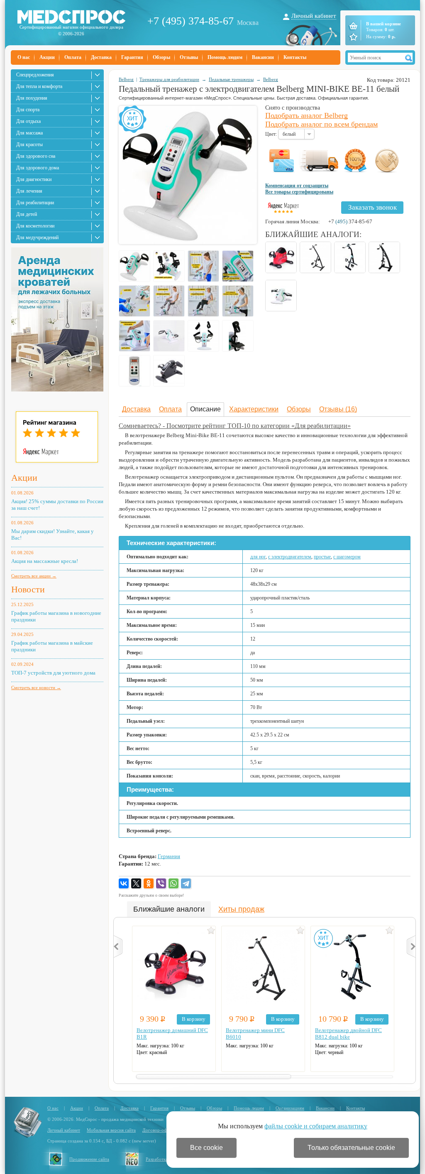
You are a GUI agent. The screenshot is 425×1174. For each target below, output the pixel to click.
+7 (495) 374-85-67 (190, 21)
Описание (205, 409)
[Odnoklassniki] (149, 883)
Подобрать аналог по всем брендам (321, 124)
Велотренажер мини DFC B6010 (255, 1033)
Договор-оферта (159, 1130)
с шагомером (347, 557)
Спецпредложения (35, 75)
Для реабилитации (35, 202)
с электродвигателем (289, 557)
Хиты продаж (241, 909)
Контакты (294, 57)
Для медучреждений (37, 237)
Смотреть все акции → (33, 575)
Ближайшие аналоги (169, 909)
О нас (23, 57)
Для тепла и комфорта (39, 86)
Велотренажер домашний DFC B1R (172, 1033)
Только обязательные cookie (351, 1147)
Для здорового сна (35, 156)
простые (322, 557)
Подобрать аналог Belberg (306, 115)
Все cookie (206, 1147)
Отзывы (189, 57)
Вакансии (263, 57)
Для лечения (29, 191)
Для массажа (29, 133)
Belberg (126, 79)
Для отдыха (28, 121)
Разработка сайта (163, 1159)
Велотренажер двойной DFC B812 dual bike (348, 1033)
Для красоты (29, 144)
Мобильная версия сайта (111, 1130)
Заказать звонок (372, 207)
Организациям (290, 1108)
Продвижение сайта (89, 1159)
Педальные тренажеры (231, 79)
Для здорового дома (37, 168)
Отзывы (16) (338, 409)
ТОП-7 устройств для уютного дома (53, 673)
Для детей (26, 214)
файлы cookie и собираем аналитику (315, 1126)
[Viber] (161, 883)
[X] (136, 883)
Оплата (72, 57)
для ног (258, 557)
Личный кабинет (313, 15)
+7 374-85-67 (350, 221)
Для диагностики (33, 179)
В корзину (193, 1019)
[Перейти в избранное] (352, 37)
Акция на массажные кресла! (44, 561)
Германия (169, 856)
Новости (28, 589)
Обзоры (161, 57)
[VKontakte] (124, 883)
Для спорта (27, 110)
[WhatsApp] (174, 883)
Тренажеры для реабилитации (169, 79)
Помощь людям (225, 57)
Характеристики (253, 409)
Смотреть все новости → (36, 687)
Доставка (101, 57)
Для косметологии (35, 226)
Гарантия (132, 57)
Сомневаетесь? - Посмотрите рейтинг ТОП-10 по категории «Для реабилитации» (235, 425)
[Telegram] (186, 883)
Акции (47, 57)
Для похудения (31, 98)
